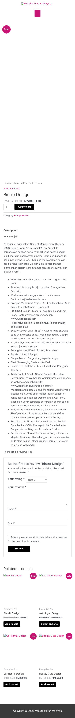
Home (6, 183)
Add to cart (24, 206)
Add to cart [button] (11, 624)
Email (12, 523)
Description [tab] (10, 230)
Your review (17, 487)
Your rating (16, 479)
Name (12, 509)
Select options (49, 624)
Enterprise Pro (19, 183)
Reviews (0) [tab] (10, 236)
